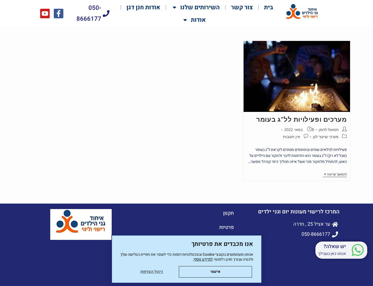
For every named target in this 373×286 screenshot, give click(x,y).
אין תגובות (291, 136)
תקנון (228, 213)
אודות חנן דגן (143, 7)
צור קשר (242, 7)
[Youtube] (45, 13)
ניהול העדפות (151, 272)
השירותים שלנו (200, 7)
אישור (215, 272)
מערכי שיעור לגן (326, 136)
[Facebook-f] (58, 13)
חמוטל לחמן (329, 129)
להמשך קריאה (335, 174)
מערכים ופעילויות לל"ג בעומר (301, 119)
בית (268, 7)
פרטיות (226, 227)
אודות (198, 20)
